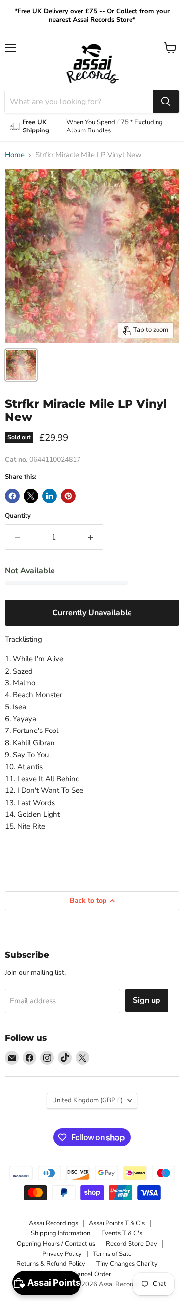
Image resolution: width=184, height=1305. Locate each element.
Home (15, 155)
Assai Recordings (53, 1223)
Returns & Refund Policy (50, 1263)
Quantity (18, 516)
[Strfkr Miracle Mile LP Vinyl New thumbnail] (21, 365)
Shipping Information (60, 1233)
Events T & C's (121, 1233)
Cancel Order (92, 1274)
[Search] (166, 101)
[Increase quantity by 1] (90, 537)
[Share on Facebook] (12, 496)
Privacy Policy (62, 1254)
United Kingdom (87, 1100)
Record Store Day (131, 1243)
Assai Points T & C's (117, 1223)
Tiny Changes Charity (127, 1263)
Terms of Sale (112, 1254)
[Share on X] (31, 496)
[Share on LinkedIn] (49, 496)
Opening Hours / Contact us (56, 1243)
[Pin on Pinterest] (68, 496)
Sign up (146, 1000)
